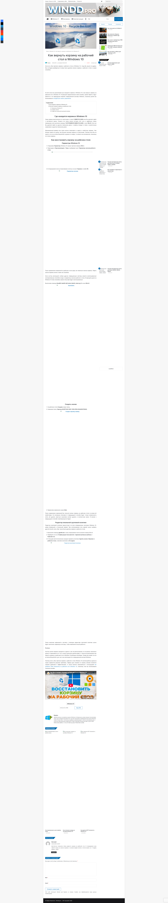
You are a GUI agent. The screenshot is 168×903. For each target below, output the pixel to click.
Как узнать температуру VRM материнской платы (115, 40)
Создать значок (55, 109)
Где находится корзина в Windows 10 (58, 104)
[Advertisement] (71, 81)
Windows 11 (55, 19)
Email (46, 883)
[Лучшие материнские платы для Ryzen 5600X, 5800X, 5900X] (103, 317)
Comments (118, 24)
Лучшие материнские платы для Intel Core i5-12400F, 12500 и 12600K (115, 163)
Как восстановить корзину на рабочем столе (60, 106)
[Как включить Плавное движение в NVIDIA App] (103, 35)
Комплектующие (78, 19)
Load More (111, 368)
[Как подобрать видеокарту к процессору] (103, 218)
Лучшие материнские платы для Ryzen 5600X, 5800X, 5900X (115, 270)
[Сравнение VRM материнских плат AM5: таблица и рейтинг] (103, 47)
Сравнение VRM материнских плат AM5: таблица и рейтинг (115, 46)
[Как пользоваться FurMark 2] (103, 30)
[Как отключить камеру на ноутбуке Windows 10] (71, 780)
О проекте (79, 1)
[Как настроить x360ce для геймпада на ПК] (103, 53)
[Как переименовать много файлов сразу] (53, 780)
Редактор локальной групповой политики (61, 111)
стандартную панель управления (62, 98)
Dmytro (49, 62)
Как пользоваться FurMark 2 (115, 28)
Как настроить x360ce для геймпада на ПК (114, 52)
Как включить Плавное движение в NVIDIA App (113, 34)
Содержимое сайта (62, 1)
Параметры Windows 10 (57, 108)
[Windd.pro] (84, 10)
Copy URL (78, 707)
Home (47, 51)
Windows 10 (52, 51)
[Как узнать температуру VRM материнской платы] (103, 41)
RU (89, 19)
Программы (66, 19)
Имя (46, 877)
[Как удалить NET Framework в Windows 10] (88, 780)
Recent (103, 24)
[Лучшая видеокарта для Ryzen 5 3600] (103, 111)
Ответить (54, 852)
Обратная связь (72, 1)
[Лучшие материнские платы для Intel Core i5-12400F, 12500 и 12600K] (103, 164)
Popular (110, 24)
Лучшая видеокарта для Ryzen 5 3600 (114, 63)
